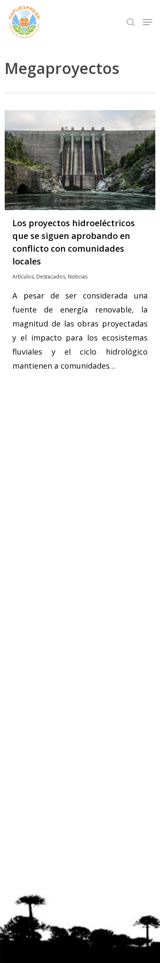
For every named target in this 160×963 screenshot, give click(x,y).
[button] (147, 22)
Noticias (77, 276)
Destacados (50, 276)
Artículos (23, 276)
